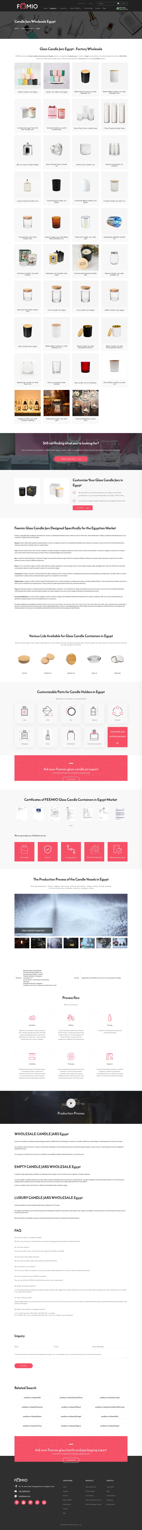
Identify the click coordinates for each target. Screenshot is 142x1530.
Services (110, 1481)
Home (16, 28)
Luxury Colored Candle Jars (27, 201)
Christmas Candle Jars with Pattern (27, 274)
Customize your (117, 731)
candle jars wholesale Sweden (110, 1397)
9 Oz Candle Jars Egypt (85, 310)
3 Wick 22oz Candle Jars (85, 164)
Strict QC (48, 857)
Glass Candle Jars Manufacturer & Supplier (41, 56)
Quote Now (23, 1366)
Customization (111, 1496)
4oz (56, 604)
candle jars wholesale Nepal (109, 1426)
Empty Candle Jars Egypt (27, 92)
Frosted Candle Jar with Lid (114, 201)
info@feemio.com (24, 1496)
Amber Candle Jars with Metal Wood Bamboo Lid (56, 237)
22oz (99, 604)
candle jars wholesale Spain (32, 1416)
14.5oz (84, 604)
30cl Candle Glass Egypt (27, 346)
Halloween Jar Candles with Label (56, 274)
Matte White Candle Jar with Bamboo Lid (56, 346)
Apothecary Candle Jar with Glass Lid (27, 383)
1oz (48, 604)
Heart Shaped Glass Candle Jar (56, 165)
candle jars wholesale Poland (71, 1407)
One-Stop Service (71, 858)
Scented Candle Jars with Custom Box (56, 128)
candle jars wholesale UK (32, 1397)
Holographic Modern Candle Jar (114, 237)
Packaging (110, 1500)
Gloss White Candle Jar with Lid (114, 383)
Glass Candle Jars (27, 28)
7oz (64, 604)
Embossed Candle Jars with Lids (56, 419)
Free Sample (24, 857)
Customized (110, 1487)
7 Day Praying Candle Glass (114, 128)
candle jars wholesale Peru (110, 1416)
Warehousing (110, 1504)
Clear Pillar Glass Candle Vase (85, 128)
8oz (67, 604)
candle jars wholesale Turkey (32, 1426)
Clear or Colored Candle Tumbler (56, 383)
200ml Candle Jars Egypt (114, 310)
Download (81, 3)
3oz (54, 604)
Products (90, 1481)
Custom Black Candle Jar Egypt (56, 201)
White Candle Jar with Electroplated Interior (114, 346)
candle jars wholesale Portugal (71, 1416)
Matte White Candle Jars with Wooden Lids (114, 92)
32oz (106, 604)
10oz (73, 604)
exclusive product (117, 736)
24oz (102, 604)
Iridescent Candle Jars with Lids (85, 237)
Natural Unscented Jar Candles (114, 165)
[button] (69, 825)
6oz (62, 604)
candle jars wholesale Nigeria (71, 1426)
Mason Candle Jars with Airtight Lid (114, 274)
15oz (88, 604)
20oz (95, 604)
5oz (59, 604)
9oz (70, 604)
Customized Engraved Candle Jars (85, 274)
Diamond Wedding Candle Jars (85, 419)
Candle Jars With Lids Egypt (56, 92)
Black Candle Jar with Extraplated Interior (85, 346)
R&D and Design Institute (118, 857)
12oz (76, 604)
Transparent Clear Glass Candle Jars (27, 237)
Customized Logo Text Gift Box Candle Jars (27, 128)
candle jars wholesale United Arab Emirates (110, 1407)
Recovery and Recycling (94, 857)
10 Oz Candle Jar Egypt (57, 310)
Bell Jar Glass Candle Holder (28, 164)
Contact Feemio (71, 779)
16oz (92, 604)
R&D (108, 1491)
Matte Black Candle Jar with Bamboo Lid (85, 92)
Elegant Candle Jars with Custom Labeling (27, 419)
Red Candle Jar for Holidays (85, 383)
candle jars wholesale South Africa (71, 1397)
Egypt (38, 28)
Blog (90, 3)
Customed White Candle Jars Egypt (85, 201)
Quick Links (67, 1481)
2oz (51, 604)
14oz (80, 604)
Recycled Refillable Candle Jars (27, 310)
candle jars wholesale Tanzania (32, 1407)
